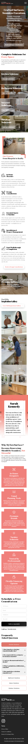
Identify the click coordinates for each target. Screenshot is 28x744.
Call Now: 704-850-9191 (8, 629)
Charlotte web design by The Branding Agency (14, 741)
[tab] (14, 644)
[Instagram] (3, 721)
